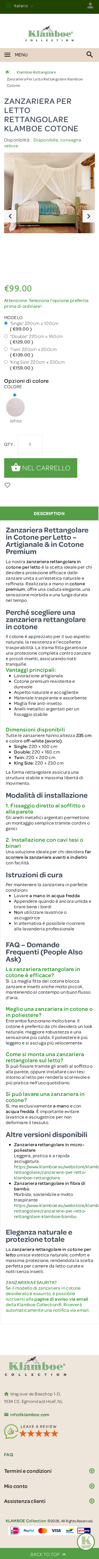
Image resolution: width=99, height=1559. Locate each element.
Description (49, 513)
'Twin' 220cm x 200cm (33, 352)
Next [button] (88, 216)
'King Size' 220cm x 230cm (37, 364)
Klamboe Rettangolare (36, 72)
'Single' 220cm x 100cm (34, 326)
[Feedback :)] (86, 1542)
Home (7, 72)
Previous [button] (10, 216)
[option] (49, 194)
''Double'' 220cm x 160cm (36, 339)
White (16, 421)
